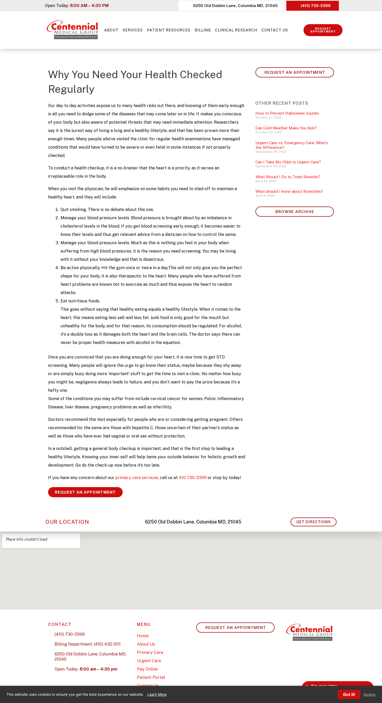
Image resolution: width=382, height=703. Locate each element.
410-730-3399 (193, 477)
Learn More (157, 694)
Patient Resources (168, 30)
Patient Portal (151, 677)
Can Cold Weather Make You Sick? (286, 128)
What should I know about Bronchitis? (289, 191)
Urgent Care (149, 660)
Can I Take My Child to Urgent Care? (288, 162)
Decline (370, 694)
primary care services (136, 477)
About (111, 30)
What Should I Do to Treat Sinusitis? (287, 177)
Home (143, 635)
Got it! (349, 694)
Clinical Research (236, 30)
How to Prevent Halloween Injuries (287, 113)
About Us (146, 644)
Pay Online (147, 669)
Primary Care (150, 652)
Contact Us (274, 30)
